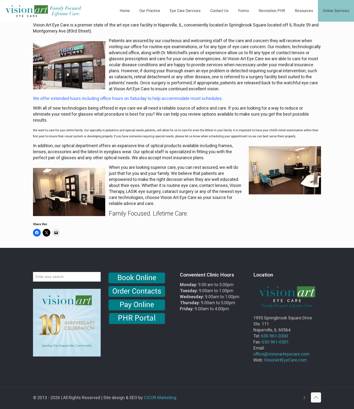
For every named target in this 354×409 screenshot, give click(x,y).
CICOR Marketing (160, 397)
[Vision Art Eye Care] (43, 11)
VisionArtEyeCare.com (285, 360)
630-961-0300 (274, 335)
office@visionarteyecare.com (281, 353)
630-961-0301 (275, 341)
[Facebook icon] (304, 398)
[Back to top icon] (316, 397)
